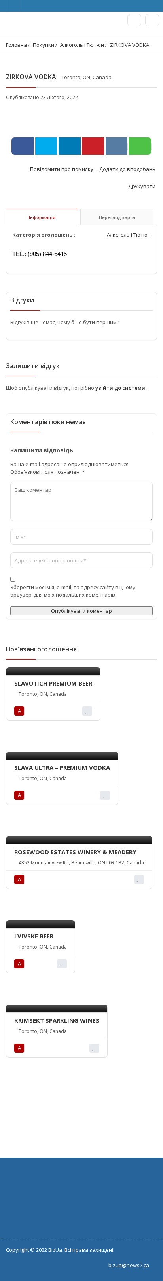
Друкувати (141, 186)
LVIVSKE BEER (33, 936)
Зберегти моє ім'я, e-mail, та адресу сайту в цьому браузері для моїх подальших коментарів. (72, 591)
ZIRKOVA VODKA (129, 44)
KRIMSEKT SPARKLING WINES (56, 1020)
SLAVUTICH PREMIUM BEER (53, 683)
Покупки (43, 44)
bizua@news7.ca (128, 1265)
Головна (16, 44)
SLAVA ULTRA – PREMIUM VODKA (62, 767)
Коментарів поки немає (47, 421)
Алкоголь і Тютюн (82, 44)
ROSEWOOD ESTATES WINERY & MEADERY (75, 852)
